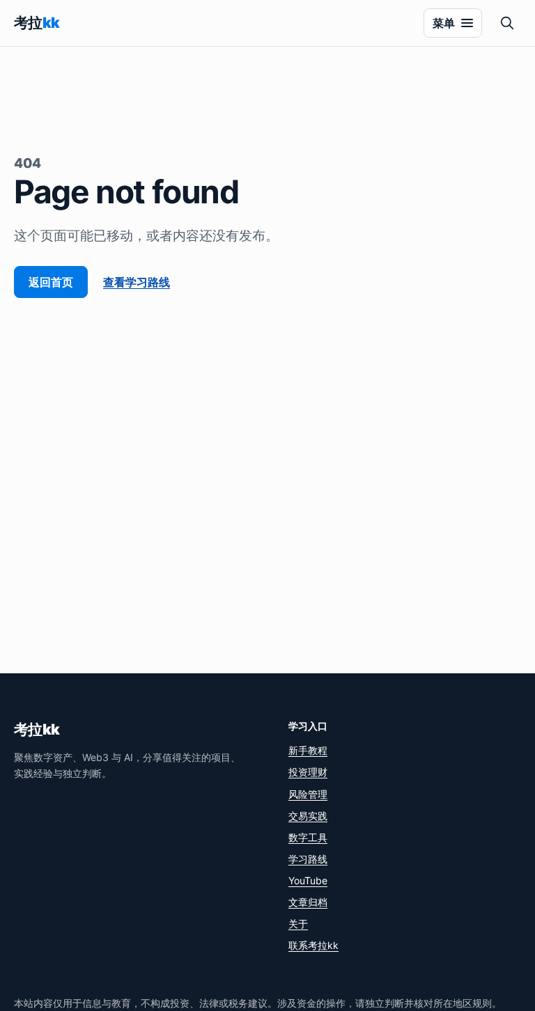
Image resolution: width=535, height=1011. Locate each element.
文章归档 (307, 902)
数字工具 (307, 837)
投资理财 (307, 772)
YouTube (307, 880)
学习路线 (307, 859)
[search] (507, 23)
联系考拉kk (313, 945)
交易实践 (307, 816)
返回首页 (51, 282)
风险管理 (307, 794)
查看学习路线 (136, 282)
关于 (298, 924)
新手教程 (307, 750)
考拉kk (36, 729)
